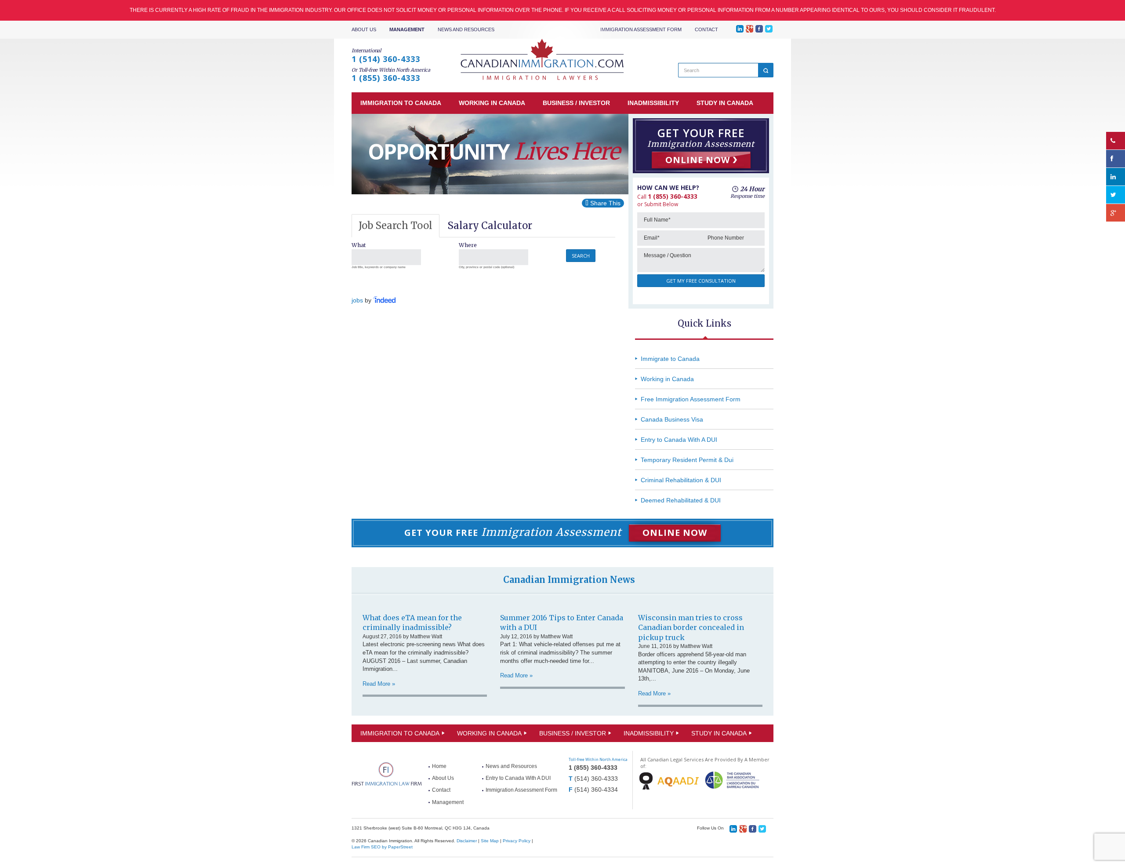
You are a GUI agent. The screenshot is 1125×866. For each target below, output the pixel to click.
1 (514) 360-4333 (386, 59)
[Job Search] (385, 300)
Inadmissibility (649, 733)
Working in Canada (667, 378)
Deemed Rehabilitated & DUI (681, 500)
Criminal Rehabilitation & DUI (681, 480)
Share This (604, 203)
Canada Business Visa (672, 419)
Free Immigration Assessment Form (690, 399)
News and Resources (466, 29)
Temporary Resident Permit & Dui (687, 459)
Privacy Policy (516, 840)
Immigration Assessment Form (641, 29)
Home (439, 766)
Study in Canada (719, 733)
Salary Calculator (489, 225)
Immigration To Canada (399, 733)
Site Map (490, 840)
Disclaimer (467, 840)
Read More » (379, 683)
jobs (357, 300)
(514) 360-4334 (596, 789)
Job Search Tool (395, 225)
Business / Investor (572, 733)
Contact (706, 29)
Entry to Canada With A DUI (679, 439)
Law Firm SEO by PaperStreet (382, 846)
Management (407, 29)
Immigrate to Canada (670, 358)
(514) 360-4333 (596, 778)
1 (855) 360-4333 (386, 78)
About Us (364, 29)
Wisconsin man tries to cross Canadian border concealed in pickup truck (691, 627)
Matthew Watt (426, 636)
